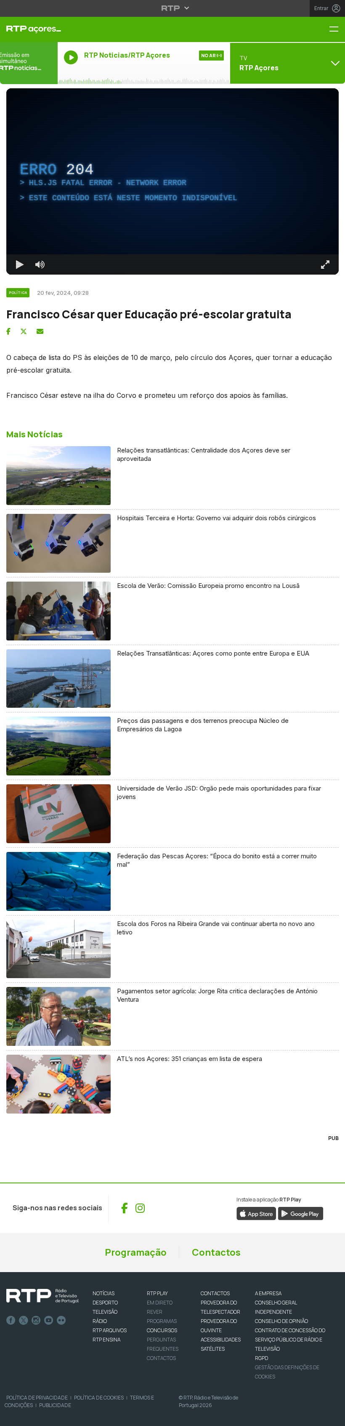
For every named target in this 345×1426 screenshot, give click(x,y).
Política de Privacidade (37, 1397)
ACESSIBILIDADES (221, 1339)
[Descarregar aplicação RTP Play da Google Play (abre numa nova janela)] (301, 1212)
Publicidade (55, 1405)
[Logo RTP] (42, 1296)
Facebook (11, 1320)
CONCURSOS (162, 1330)
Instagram (36, 1320)
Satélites (213, 1348)
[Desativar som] (40, 264)
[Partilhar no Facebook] (8, 331)
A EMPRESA (268, 1293)
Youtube (48, 1320)
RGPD (261, 1358)
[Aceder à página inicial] (29, 29)
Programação (136, 1252)
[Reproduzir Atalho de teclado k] (20, 264)
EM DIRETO (159, 1302)
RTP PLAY (157, 1293)
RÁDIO (100, 1321)
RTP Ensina (106, 1339)
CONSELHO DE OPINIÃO (281, 1321)
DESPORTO (105, 1302)
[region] (172, 181)
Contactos (216, 1252)
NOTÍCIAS (103, 1293)
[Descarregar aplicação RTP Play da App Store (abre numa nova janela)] (256, 1212)
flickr (61, 1320)
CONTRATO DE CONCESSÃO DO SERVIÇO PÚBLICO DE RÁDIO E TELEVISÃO (290, 1339)
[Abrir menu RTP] (173, 8)
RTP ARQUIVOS (110, 1330)
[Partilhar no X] (23, 331)
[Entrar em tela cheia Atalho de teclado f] (325, 264)
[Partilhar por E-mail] (40, 331)
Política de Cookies (99, 1397)
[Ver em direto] (29, 63)
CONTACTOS (215, 1293)
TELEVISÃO (105, 1311)
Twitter (23, 1320)
